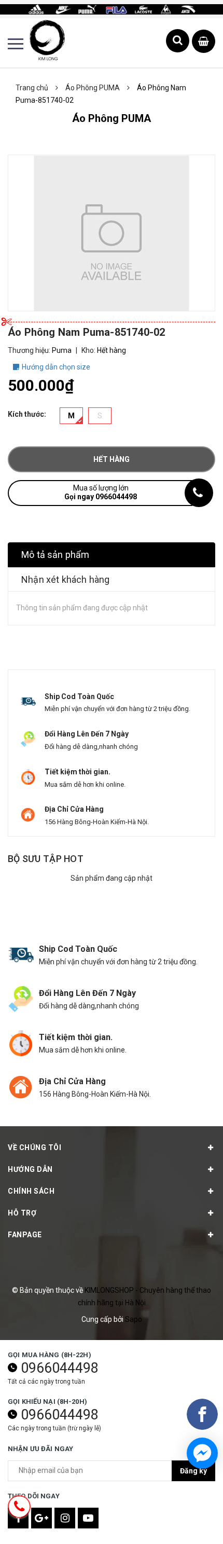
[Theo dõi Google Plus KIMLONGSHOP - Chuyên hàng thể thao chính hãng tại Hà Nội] (41, 1518)
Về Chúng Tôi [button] (34, 1147)
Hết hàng (111, 459)
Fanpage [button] (25, 1235)
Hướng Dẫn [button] (30, 1169)
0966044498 (60, 1368)
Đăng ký (193, 1471)
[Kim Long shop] (111, 9)
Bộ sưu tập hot (45, 858)
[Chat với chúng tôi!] (202, 1453)
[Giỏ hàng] (203, 42)
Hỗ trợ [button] (22, 1213)
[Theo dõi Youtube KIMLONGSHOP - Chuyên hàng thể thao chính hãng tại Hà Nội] (88, 1518)
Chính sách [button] (31, 1191)
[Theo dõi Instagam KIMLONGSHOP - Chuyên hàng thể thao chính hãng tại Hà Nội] (64, 1518)
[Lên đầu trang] (186, 1521)
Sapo (133, 1319)
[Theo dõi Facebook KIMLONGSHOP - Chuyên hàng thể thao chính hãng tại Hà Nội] (18, 1518)
